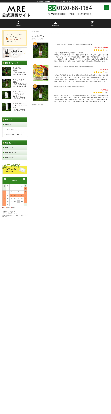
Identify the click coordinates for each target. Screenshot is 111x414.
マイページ (18, 25)
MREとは (8, 124)
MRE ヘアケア (10, 157)
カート (92, 25)
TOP (32, 31)
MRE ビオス (9, 147)
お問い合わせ (55, 25)
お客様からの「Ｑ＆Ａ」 (14, 134)
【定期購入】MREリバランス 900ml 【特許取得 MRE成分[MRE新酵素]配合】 (73, 44)
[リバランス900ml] (40, 43)
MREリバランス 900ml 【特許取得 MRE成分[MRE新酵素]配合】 (70, 86)
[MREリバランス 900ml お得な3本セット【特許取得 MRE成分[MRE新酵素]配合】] (40, 66)
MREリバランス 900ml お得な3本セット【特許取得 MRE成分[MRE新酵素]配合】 (74, 66)
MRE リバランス (10, 152)
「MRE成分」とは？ (13, 129)
